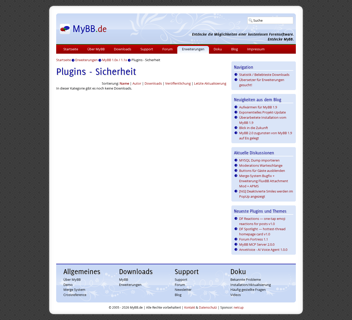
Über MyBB (96, 49)
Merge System (74, 289)
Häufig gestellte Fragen (248, 289)
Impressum (256, 49)
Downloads (122, 49)
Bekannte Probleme (245, 279)
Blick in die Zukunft (253, 127)
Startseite (70, 49)
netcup (239, 307)
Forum (167, 49)
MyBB (123, 279)
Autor (136, 83)
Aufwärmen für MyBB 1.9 (258, 107)
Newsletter (183, 289)
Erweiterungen (193, 49)
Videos (235, 294)
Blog (234, 49)
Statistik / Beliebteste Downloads (264, 74)
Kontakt (189, 307)
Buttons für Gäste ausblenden (262, 170)
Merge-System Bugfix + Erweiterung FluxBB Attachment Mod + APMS (263, 180)
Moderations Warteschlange (260, 165)
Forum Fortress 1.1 (253, 239)
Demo (68, 284)
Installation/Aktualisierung (250, 284)
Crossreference (74, 294)
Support (146, 49)
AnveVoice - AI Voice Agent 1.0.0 (263, 249)
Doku (218, 49)
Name (124, 83)
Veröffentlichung (178, 83)
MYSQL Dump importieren (259, 160)
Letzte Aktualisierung (210, 83)
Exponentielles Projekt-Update (262, 112)
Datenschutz (208, 307)
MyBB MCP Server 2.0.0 (256, 244)
